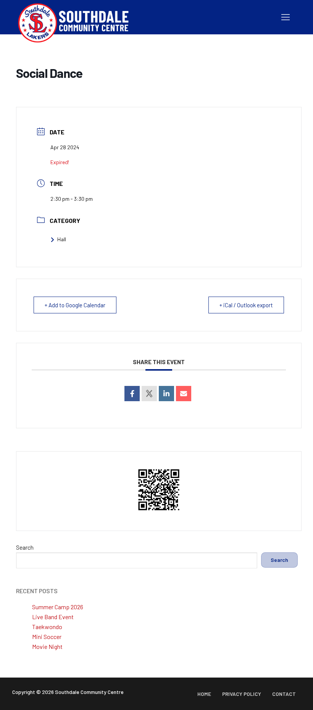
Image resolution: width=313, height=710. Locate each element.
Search (25, 547)
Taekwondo (47, 626)
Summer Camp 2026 (57, 606)
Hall (61, 239)
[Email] (183, 393)
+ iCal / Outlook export (246, 305)
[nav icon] (285, 17)
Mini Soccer (46, 636)
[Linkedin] (166, 393)
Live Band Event (53, 616)
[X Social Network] (149, 393)
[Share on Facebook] (132, 393)
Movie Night (47, 646)
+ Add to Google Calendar (75, 305)
